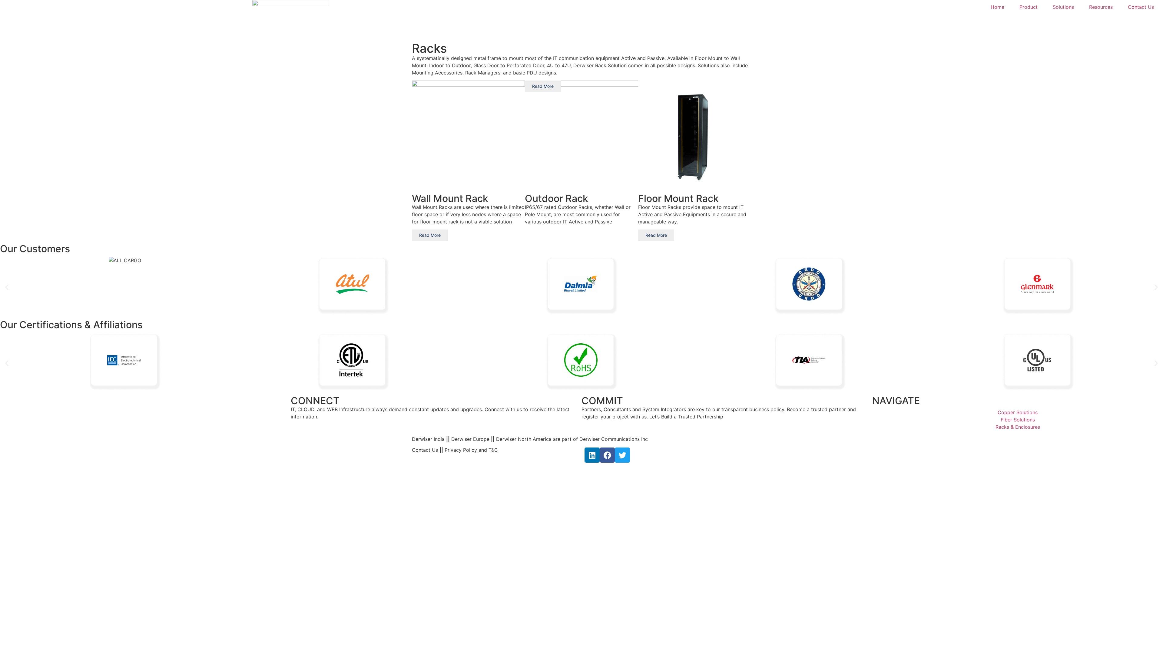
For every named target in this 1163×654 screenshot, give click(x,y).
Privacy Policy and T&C (470, 450)
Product (1028, 7)
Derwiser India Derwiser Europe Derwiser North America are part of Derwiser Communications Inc (530, 439)
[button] (7, 287)
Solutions (1063, 7)
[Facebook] (607, 455)
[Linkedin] (592, 455)
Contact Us (1141, 7)
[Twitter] (622, 455)
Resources (1101, 7)
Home (997, 7)
